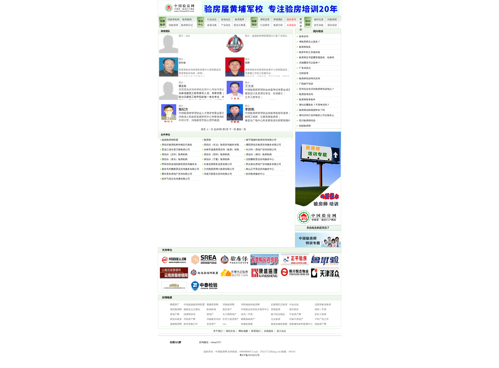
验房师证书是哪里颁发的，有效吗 (316, 57)
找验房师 (173, 25)
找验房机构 (173, 19)
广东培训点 (305, 68)
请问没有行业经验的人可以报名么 (316, 115)
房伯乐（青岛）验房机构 (175, 159)
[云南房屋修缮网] (174, 278)
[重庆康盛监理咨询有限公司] (265, 278)
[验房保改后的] (234, 265)
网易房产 (174, 304)
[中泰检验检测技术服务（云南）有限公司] (204, 292)
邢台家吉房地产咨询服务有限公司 (263, 164)
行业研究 (265, 25)
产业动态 (225, 25)
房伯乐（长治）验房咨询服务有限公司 (224, 144)
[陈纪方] (168, 122)
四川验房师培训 (307, 120)
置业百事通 (239, 25)
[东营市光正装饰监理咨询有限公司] (234, 278)
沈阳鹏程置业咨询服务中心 (260, 159)
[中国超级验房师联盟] (204, 278)
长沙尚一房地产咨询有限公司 (261, 149)
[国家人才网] (174, 265)
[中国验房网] (180, 15)
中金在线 (294, 304)
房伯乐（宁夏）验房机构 (217, 159)
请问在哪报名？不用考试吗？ (314, 104)
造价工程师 (320, 314)
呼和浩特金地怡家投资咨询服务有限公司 (183, 164)
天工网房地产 (230, 314)
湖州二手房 (320, 309)
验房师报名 (305, 47)
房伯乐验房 (176, 319)
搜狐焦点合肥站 (192, 309)
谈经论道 (318, 19)
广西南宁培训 (306, 83)
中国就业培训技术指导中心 (255, 309)
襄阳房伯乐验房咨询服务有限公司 (263, 144)
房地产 (210, 314)
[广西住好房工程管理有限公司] (174, 292)
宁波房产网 (295, 314)
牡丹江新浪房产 (231, 319)
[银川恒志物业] (295, 278)
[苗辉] (234, 75)
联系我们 (256, 331)
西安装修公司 (191, 324)
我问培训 (332, 25)
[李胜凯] (234, 122)
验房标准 (211, 309)
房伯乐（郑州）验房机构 (217, 154)
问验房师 (332, 19)
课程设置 (265, 19)
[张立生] (168, 99)
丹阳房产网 (189, 319)
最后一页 (241, 129)
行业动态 (212, 19)
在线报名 (291, 25)
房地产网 (174, 314)
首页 (203, 129)
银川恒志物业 (278, 314)
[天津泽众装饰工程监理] (325, 278)
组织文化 (230, 331)
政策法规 (212, 25)
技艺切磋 (318, 25)
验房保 (207, 139)
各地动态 (225, 19)
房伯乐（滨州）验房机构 (175, 154)
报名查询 (291, 19)
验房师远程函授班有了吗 (312, 110)
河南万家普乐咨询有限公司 (218, 174)
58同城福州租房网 (250, 304)
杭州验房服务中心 (255, 174)
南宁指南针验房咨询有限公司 (261, 139)
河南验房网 (228, 304)
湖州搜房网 (176, 309)
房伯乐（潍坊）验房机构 (259, 154)
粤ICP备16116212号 (250, 355)
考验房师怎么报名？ (309, 41)
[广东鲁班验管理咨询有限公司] (325, 265)
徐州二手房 (247, 314)
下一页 (232, 129)
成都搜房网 (176, 324)
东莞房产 (211, 324)
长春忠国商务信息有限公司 (218, 164)
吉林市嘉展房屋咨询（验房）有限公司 (224, 149)
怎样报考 (303, 73)
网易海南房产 (248, 319)
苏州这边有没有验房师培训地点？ (316, 89)
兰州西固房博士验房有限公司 (219, 169)
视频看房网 (212, 304)
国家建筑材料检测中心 (301, 324)
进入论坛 (281, 331)
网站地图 (243, 331)
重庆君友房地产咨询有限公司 (177, 174)
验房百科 (278, 25)
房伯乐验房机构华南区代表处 (177, 144)
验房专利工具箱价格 (309, 52)
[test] (168, 52)
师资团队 (278, 19)
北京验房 (275, 319)
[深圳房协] (204, 265)
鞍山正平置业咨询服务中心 (260, 169)
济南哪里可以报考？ (309, 62)
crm (224, 324)
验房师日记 (187, 25)
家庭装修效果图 (279, 324)
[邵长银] (168, 75)
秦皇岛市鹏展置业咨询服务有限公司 (180, 169)
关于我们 (218, 331)
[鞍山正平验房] (295, 265)
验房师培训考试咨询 (309, 78)
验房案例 (187, 19)
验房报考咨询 (306, 94)
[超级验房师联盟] (234, 52)
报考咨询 (303, 36)
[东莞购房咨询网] (265, 265)
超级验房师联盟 (170, 139)
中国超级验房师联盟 (194, 304)
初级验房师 (305, 125)
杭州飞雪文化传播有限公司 (176, 178)
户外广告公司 (322, 319)
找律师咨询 (189, 314)
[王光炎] (234, 99)
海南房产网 (320, 324)
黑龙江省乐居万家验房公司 (176, 149)
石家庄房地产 (296, 319)
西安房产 (227, 309)
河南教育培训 (214, 319)
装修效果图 (247, 324)
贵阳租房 (275, 309)
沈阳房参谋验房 (323, 304)
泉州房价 (294, 309)
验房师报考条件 (307, 99)
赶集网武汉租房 (279, 304)
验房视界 (239, 19)
